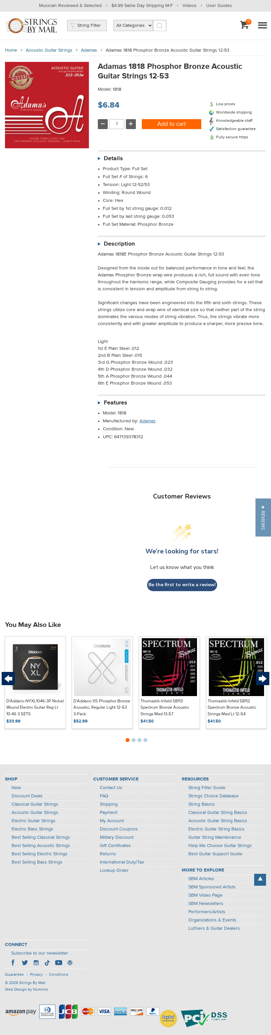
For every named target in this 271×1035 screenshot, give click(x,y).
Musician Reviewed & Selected (70, 5)
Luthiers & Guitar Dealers (214, 928)
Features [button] (115, 403)
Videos (189, 5)
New (16, 787)
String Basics (201, 804)
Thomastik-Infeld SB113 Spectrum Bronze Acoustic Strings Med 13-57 (164, 707)
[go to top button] (260, 880)
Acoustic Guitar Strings (49, 50)
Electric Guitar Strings (34, 821)
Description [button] (119, 244)
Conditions (58, 975)
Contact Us (111, 787)
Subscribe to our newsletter (39, 953)
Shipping (109, 804)
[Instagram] (36, 963)
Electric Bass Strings (32, 829)
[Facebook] (14, 963)
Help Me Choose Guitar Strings (220, 845)
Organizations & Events (212, 920)
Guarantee (14, 975)
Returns (108, 854)
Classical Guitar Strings (35, 804)
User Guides (219, 5)
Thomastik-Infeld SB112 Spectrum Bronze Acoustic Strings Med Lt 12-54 (232, 707)
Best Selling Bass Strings (37, 862)
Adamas (89, 50)
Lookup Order (114, 870)
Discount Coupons (119, 829)
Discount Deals (27, 796)
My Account (112, 821)
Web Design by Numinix (26, 990)
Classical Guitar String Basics (217, 812)
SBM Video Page (205, 895)
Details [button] (113, 159)
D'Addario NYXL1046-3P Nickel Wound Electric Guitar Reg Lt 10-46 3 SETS (35, 707)
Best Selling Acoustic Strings (41, 845)
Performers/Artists (206, 912)
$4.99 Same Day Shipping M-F (142, 5)
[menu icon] (262, 26)
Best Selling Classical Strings (41, 837)
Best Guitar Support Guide (215, 854)
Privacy (36, 975)
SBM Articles (201, 878)
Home (11, 50)
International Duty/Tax (122, 862)
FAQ (104, 796)
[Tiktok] (47, 963)
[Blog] (70, 963)
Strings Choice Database (213, 796)
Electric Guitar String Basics (216, 829)
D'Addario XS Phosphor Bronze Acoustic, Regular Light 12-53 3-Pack (101, 707)
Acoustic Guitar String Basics (217, 821)
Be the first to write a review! (182, 585)
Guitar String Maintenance (214, 837)
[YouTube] (58, 963)
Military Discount (117, 837)
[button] (263, 517)
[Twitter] (25, 963)
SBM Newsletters (205, 903)
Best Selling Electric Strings (39, 854)
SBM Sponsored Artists (212, 887)
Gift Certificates (115, 845)
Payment (108, 812)
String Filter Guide (206, 787)
